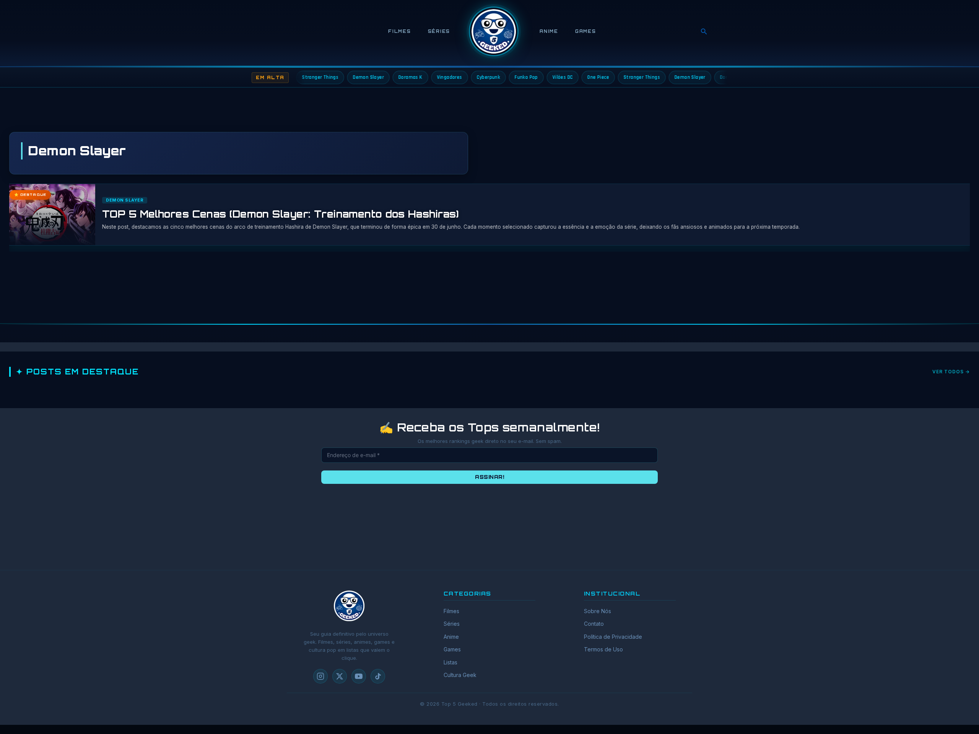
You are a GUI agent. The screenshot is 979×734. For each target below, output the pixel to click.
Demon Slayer (124, 200)
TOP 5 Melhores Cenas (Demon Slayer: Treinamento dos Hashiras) (280, 214)
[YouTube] (358, 676)
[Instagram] (320, 676)
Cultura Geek (460, 675)
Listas (450, 662)
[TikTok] (378, 676)
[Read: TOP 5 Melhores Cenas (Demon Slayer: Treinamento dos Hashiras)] (49, 214)
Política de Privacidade (613, 636)
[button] (704, 31)
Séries (439, 31)
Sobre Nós (597, 611)
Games (585, 31)
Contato (594, 623)
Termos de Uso (603, 649)
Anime (549, 31)
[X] (339, 676)
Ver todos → (951, 371)
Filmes (399, 31)
